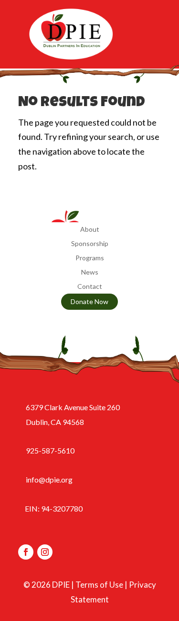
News (89, 272)
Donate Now (89, 301)
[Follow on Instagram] (45, 552)
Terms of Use (99, 585)
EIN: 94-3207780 (54, 508)
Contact (89, 286)
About (89, 229)
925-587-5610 (50, 450)
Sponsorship (89, 243)
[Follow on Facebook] (25, 552)
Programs (89, 258)
